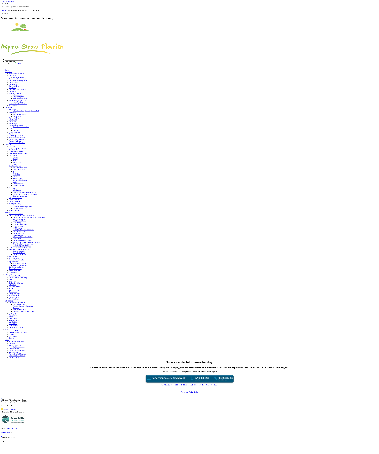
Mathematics (17, 162)
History (15, 171)
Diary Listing (13, 336)
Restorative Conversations (21, 127)
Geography (16, 173)
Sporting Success (18, 183)
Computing (16, 175)
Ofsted (11, 134)
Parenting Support (14, 297)
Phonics (15, 157)
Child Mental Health (19, 253)
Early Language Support (16, 267)
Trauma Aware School (20, 254)
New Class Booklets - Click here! (171, 385)
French (15, 176)
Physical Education (19, 169)
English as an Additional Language (19, 247)
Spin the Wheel (17, 116)
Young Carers (13, 272)
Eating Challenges (14, 293)
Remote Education (14, 210)
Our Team (12, 343)
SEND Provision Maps (20, 224)
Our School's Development (17, 79)
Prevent (11, 317)
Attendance (12, 112)
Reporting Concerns (19, 304)
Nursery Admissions (15, 345)
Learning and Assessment (17, 350)
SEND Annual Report (19, 221)
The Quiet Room (14, 299)
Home (7, 70)
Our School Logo (18, 77)
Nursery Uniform (14, 348)
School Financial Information (18, 100)
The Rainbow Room (19, 231)
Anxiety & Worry (14, 290)
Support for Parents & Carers (22, 240)
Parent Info (8, 107)
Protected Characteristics (16, 260)
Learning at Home (14, 201)
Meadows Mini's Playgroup (17, 137)
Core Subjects (13, 155)
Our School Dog (14, 86)
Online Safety (13, 315)
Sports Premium (18, 102)
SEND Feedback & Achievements (23, 230)
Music (14, 182)
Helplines (16, 308)
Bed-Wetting (13, 281)
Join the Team (13, 105)
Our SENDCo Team (19, 219)
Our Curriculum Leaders (16, 150)
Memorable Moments (19, 148)
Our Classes (12, 88)
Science (15, 164)
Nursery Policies (14, 352)
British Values (17, 191)
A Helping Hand (14, 320)
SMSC (11, 187)
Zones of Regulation (19, 251)
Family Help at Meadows (16, 276)
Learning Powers (14, 199)
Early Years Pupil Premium (17, 356)
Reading (15, 159)
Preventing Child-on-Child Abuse (23, 311)
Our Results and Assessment (17, 89)
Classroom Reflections (20, 196)
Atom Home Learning (19, 263)
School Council (17, 95)
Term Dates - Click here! (209, 385)
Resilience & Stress (15, 286)
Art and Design (17, 178)
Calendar (11, 334)
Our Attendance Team (19, 114)
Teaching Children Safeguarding (23, 306)
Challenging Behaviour (16, 283)
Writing (15, 160)
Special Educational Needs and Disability (21, 215)
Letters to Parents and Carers (18, 333)
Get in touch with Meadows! (18, 104)
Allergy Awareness (15, 270)
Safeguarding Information (17, 302)
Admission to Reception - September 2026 (26, 111)
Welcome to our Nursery (16, 341)
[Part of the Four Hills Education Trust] (13, 425)
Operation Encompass (19, 309)
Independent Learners (15, 198)
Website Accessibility (15, 269)
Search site (4, 438)
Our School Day (14, 118)
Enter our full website (189, 392)
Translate (19, 63)
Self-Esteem (12, 285)
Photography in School (16, 327)
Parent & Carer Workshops (17, 139)
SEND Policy (17, 223)
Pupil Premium (13, 262)
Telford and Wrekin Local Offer (22, 237)
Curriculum (8, 144)
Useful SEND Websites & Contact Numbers (26, 242)
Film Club (16, 130)
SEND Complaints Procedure (22, 246)
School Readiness (14, 357)
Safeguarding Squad (19, 97)
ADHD (11, 288)
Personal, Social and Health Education (25, 192)
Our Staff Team (13, 82)
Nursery (7, 340)
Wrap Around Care (15, 132)
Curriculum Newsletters (16, 152)
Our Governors (13, 84)
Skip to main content (7, 1)
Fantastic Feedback (15, 141)
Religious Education (19, 185)
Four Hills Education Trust (17, 143)
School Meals (13, 123)
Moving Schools (14, 295)
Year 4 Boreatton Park (19, 208)
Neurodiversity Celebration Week (23, 244)
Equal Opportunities (15, 258)
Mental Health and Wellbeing (18, 278)
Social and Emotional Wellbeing (19, 249)
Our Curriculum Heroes (20, 167)
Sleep (10, 279)
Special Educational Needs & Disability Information (29, 217)
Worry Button (13, 313)
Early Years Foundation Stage (18, 153)
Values (15, 189)
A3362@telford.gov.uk (10, 409)
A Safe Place (13, 324)
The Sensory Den (18, 233)
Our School (8, 72)
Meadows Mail (13, 331)
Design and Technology (20, 180)
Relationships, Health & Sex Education (25, 194)
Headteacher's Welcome (16, 73)
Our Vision (12, 75)
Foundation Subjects (15, 166)
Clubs (10, 128)
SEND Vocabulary (18, 226)
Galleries (11, 338)
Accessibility (17, 238)
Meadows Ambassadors (20, 98)
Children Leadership (15, 93)
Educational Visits (14, 203)
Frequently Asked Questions (17, 354)
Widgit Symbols (18, 235)
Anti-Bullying (13, 322)
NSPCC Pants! (13, 318)
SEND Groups (17, 228)
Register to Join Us (18, 347)
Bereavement (13, 292)
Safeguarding (9, 301)
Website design (5, 432)
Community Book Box (16, 136)
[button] (8, 13)
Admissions (12, 109)
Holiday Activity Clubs (20, 265)
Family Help (9, 274)
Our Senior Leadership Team (18, 81)
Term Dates (12, 121)
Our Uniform (13, 120)
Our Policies (12, 91)
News (6, 329)
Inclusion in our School (16, 214)
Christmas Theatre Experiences (22, 207)
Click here (4, 10)
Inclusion (7, 212)
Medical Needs (13, 256)
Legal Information (12, 428)
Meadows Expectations (16, 125)
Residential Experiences (20, 205)
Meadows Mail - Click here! (192, 385)
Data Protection (13, 325)
